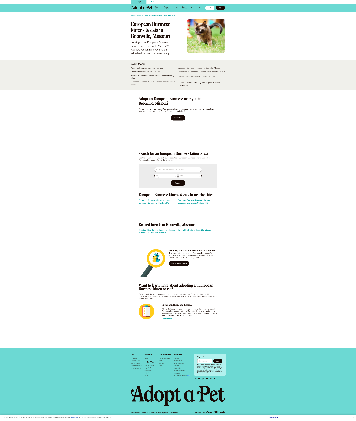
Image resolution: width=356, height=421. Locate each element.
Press (160, 365)
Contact (161, 363)
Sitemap (176, 358)
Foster (193, 8)
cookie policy (74, 417)
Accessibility (178, 368)
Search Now (178, 118)
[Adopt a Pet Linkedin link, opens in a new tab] (214, 378)
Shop (200, 8)
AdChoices (177, 373)
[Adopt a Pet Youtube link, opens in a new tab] (207, 378)
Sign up (220, 7)
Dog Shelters (149, 368)
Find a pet (134, 358)
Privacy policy (178, 360)
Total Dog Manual (136, 365)
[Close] (353, 418)
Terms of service (179, 363)
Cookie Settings (173, 412)
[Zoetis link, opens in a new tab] (222, 412)
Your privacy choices (180, 375)
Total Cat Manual (136, 368)
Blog (160, 360)
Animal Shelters (149, 365)
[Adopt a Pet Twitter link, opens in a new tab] (199, 378)
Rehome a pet (135, 360)
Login (210, 8)
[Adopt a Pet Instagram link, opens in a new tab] (211, 378)
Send (217, 361)
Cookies (176, 365)
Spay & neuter (135, 363)
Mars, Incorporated (179, 370)
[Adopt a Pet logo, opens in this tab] (178, 397)
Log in (146, 375)
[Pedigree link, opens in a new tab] (216, 412)
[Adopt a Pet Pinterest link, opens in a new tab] (203, 378)
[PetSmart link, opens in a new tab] (207, 412)
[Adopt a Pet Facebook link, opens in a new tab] (196, 378)
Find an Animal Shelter (179, 263)
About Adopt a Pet (164, 358)
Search (178, 183)
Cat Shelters (148, 370)
